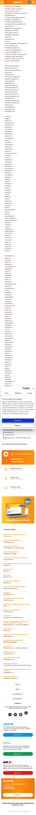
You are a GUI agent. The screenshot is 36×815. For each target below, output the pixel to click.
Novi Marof (8, 175)
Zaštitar (7, 386)
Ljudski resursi (9, 26)
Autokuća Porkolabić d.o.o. (14, 587)
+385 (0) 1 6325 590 (17, 461)
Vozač (6, 383)
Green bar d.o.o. (7, 576)
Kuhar (6, 308)
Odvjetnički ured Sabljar (11, 552)
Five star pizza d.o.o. (9, 652)
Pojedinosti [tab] (18, 393)
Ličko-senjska (8, 81)
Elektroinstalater (9, 284)
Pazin (6, 181)
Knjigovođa (8, 297)
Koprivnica (8, 149)
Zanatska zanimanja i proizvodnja (14, 54)
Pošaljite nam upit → (18, 805)
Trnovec (7, 224)
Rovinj (6, 198)
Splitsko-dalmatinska (10, 96)
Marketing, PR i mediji (11, 30)
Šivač (6, 368)
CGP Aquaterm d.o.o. (11, 658)
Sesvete (7, 205)
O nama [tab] (29, 393)
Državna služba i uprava (11, 11)
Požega (7, 190)
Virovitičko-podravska (11, 100)
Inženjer (7, 295)
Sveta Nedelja (9, 216)
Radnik (7, 340)
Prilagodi (17, 425)
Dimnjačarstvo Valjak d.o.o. (10, 677)
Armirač (7, 260)
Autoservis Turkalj (15, 558)
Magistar (7, 312)
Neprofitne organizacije (11, 34)
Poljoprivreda (8, 39)
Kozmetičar (8, 303)
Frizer (6, 290)
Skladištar (7, 351)
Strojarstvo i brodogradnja (12, 50)
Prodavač (7, 336)
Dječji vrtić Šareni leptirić (13, 641)
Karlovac (7, 146)
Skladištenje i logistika (11, 47)
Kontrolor (7, 301)
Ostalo (7, 37)
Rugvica (7, 201)
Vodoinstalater (9, 381)
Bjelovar (7, 120)
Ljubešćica (8, 159)
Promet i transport (10, 45)
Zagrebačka (8, 109)
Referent (7, 344)
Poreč (6, 188)
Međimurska (8, 83)
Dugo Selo (8, 133)
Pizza (6, 329)
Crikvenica (8, 125)
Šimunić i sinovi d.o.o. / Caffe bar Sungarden (15, 647)
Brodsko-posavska (10, 68)
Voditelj (7, 379)
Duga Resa (8, 131)
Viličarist (7, 377)
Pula (6, 194)
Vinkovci (7, 233)
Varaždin (7, 229)
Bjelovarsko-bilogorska (11, 66)
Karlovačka (8, 74)
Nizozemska (8, 168)
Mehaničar (8, 314)
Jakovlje (7, 142)
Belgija (7, 118)
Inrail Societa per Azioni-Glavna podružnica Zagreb (17, 664)
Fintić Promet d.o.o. (11, 610)
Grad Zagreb (8, 107)
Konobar (7, 299)
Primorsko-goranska (10, 89)
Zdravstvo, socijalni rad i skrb (13, 58)
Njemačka (7, 170)
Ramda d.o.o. (7, 629)
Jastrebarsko (8, 144)
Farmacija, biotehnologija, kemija (14, 17)
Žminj (6, 250)
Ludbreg (7, 162)
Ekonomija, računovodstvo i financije (15, 13)
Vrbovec (7, 237)
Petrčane (7, 183)
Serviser (7, 349)
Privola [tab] (6, 393)
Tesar (6, 375)
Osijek (6, 179)
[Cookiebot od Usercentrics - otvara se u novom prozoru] (22, 388)
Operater (7, 327)
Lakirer (7, 310)
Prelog (7, 192)
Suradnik (7, 364)
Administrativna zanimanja (12, 6)
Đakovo (7, 136)
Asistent (7, 262)
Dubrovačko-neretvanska (12, 70)
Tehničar (7, 370)
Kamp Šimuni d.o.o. (8, 593)
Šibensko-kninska (10, 92)
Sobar (6, 353)
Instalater (7, 292)
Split (6, 214)
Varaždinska (8, 98)
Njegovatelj (8, 323)
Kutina (7, 157)
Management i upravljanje (12, 28)
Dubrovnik (8, 129)
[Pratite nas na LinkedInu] (15, 714)
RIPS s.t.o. (16, 605)
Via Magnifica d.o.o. (16, 671)
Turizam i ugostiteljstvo (11, 52)
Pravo (6, 41)
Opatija (7, 177)
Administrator (8, 256)
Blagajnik (7, 269)
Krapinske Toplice (10, 153)
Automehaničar (9, 266)
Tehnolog (7, 373)
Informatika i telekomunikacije (13, 21)
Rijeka (6, 196)
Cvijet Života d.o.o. (13, 599)
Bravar (7, 271)
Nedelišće (7, 166)
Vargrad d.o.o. (17, 564)
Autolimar (7, 264)
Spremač (7, 360)
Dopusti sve (18, 420)
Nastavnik (7, 321)
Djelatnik (7, 275)
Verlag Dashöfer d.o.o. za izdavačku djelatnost (16, 623)
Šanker (7, 366)
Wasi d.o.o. (8, 570)
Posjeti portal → (18, 734)
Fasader (7, 286)
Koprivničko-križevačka (11, 76)
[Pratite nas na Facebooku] (10, 714)
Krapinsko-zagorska (10, 79)
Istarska (7, 72)
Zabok (7, 242)
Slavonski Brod (9, 209)
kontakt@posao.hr (16, 459)
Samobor (7, 203)
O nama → (18, 795)
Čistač (6, 273)
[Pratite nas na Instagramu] (20, 714)
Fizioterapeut (8, 288)
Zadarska (7, 105)
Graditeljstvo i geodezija (11, 19)
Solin (6, 211)
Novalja (7, 172)
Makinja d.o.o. (11, 581)
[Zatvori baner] (33, 388)
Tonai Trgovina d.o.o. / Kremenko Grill (13, 547)
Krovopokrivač (9, 305)
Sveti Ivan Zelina (9, 218)
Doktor (7, 277)
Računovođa (8, 338)
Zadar (6, 244)
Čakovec (7, 127)
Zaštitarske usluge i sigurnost (13, 56)
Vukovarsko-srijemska (11, 102)
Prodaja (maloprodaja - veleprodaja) (15, 43)
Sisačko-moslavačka (10, 94)
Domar (7, 279)
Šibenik (7, 222)
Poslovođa (8, 334)
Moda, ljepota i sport (10, 32)
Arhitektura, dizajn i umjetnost (13, 8)
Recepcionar (8, 342)
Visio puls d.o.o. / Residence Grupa (12, 616)
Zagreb (7, 246)
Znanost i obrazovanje (11, 60)
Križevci (7, 155)
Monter (7, 318)
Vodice (7, 235)
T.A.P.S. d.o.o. (14, 535)
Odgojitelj (7, 325)
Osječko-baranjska (10, 85)
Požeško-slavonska (10, 87)
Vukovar (7, 240)
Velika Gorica (8, 231)
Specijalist (7, 357)
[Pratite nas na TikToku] (26, 714)
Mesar (6, 316)
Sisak (6, 207)
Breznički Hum (9, 123)
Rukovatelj (8, 347)
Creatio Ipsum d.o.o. (11, 541)
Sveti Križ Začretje (10, 220)
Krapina (7, 151)
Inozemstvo (8, 111)
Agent (6, 258)
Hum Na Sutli (8, 138)
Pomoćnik (7, 331)
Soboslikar (8, 355)
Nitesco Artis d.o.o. (15, 635)
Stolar (6, 362)
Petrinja (7, 185)
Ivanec (7, 140)
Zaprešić (7, 248)
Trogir (6, 227)
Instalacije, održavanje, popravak (14, 24)
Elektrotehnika (9, 15)
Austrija (7, 116)
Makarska (7, 164)
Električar (7, 282)
